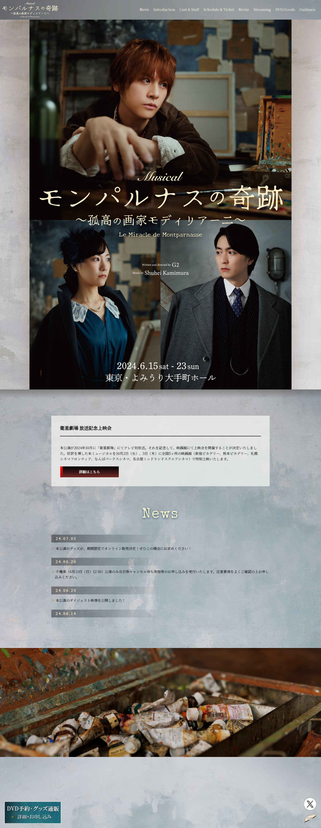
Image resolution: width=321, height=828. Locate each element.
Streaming (262, 9)
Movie (243, 9)
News (144, 9)
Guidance (307, 9)
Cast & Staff (189, 9)
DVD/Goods (285, 9)
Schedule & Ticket (219, 9)
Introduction (164, 9)
